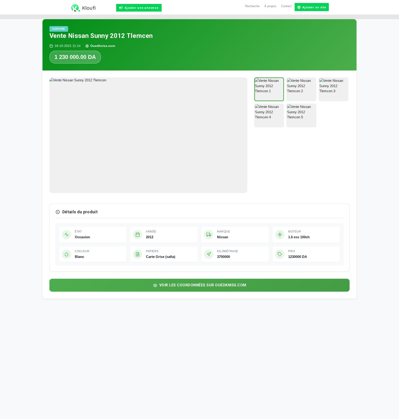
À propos (270, 6)
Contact (286, 6)
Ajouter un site (314, 7)
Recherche (252, 6)
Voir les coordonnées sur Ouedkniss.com (202, 285)
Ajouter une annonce (141, 7)
